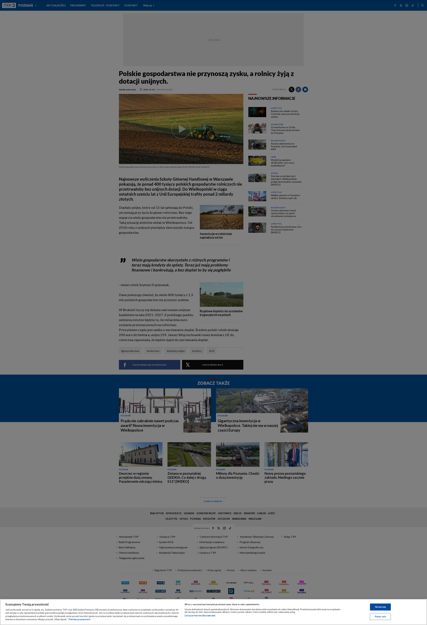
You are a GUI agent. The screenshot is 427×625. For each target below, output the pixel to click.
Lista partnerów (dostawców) (200, 615)
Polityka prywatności (79, 619)
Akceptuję (380, 607)
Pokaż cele (380, 616)
